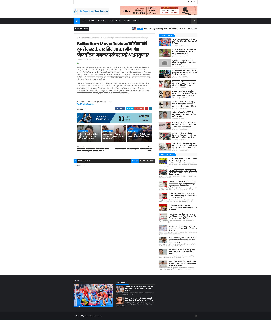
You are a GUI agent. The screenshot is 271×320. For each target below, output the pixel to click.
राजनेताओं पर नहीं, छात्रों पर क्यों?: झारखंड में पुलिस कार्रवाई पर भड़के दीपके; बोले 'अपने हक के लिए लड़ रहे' (183, 240)
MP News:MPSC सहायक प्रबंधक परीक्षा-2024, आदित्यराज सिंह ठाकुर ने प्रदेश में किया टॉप (184, 62)
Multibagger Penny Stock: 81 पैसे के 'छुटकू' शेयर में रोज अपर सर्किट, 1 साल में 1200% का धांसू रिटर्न (184, 72)
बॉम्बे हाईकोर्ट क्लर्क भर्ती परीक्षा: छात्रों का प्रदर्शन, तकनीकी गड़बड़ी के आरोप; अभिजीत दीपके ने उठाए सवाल (184, 125)
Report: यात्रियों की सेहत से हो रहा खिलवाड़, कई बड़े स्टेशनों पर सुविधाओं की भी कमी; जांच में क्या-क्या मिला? (184, 135)
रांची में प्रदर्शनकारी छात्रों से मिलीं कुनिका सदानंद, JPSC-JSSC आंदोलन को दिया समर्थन (88, 136)
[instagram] (194, 2)
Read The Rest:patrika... (85, 104)
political (101, 21)
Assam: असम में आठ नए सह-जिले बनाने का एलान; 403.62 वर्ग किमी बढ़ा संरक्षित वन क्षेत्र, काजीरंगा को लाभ (184, 93)
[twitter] (191, 2)
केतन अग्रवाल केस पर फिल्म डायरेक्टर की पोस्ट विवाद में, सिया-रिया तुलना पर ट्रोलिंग (139, 299)
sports (136, 21)
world (92, 21)
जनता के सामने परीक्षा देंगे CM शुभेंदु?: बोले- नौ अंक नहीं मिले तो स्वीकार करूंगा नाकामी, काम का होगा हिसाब (184, 104)
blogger (135, 161)
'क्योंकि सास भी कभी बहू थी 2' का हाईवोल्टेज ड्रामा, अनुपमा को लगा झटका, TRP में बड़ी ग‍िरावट (139, 288)
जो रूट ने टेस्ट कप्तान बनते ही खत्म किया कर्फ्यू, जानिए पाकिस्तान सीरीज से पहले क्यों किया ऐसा (183, 228)
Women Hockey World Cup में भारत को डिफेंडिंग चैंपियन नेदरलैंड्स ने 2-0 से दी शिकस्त (162, 29)
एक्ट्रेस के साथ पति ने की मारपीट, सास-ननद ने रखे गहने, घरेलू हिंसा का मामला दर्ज (113, 136)
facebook (150, 161)
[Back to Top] (196, 316)
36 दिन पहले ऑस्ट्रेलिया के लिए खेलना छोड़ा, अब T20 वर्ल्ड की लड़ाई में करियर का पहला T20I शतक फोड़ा (184, 52)
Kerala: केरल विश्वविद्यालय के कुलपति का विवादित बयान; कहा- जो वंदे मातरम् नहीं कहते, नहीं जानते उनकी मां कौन (184, 146)
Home (79, 38)
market (127, 21)
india (84, 21)
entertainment (115, 21)
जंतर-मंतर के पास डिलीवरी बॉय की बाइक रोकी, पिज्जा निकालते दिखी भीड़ (139, 136)
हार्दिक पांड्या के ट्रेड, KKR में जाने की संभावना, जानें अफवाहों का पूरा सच (183, 160)
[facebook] (188, 2)
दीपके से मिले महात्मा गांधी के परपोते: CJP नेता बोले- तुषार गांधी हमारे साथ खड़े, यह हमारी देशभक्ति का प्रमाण (184, 83)
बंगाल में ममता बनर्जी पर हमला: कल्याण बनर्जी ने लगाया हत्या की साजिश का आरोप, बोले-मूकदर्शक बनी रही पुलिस (182, 216)
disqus (142, 161)
